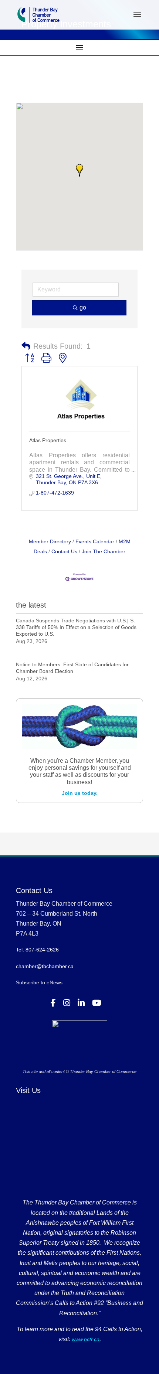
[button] (79, 170)
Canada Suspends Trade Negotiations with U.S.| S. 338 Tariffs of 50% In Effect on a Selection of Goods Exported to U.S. (76, 627)
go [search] (83, 307)
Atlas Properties (47, 440)
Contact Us (64, 551)
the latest (31, 605)
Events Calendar (94, 541)
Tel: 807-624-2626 (37, 950)
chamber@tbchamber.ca (45, 966)
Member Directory (50, 541)
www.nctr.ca (84, 1339)
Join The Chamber (103, 551)
